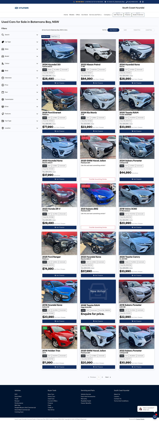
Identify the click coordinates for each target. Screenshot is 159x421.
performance (19, 403)
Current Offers (52, 401)
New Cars (51, 394)
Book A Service (138, 15)
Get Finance (60, 83)
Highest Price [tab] (137, 30)
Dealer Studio (140, 419)
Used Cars (51, 399)
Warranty (84, 399)
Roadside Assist (86, 401)
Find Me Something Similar (98, 179)
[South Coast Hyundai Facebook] (140, 2)
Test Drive (51, 410)
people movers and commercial (25, 407)
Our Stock (84, 15)
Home (66, 15)
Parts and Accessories (88, 396)
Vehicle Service (86, 394)
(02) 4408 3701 (133, 2)
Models (71, 15)
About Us (117, 394)
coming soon (19, 412)
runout (17, 401)
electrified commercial (22, 410)
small (16, 399)
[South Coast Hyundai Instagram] (143, 2)
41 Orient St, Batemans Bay (115, 2)
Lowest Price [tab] (149, 30)
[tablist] (131, 30)
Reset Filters (45, 36)
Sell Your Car (118, 15)
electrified (18, 396)
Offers (78, 15)
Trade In (50, 407)
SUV (16, 394)
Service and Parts (95, 15)
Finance (127, 15)
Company (107, 15)
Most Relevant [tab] (113, 30)
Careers (116, 396)
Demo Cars (51, 396)
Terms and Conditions (121, 401)
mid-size (17, 405)
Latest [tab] (125, 30)
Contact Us (117, 399)
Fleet (49, 405)
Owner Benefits (86, 403)
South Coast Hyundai (133, 8)
